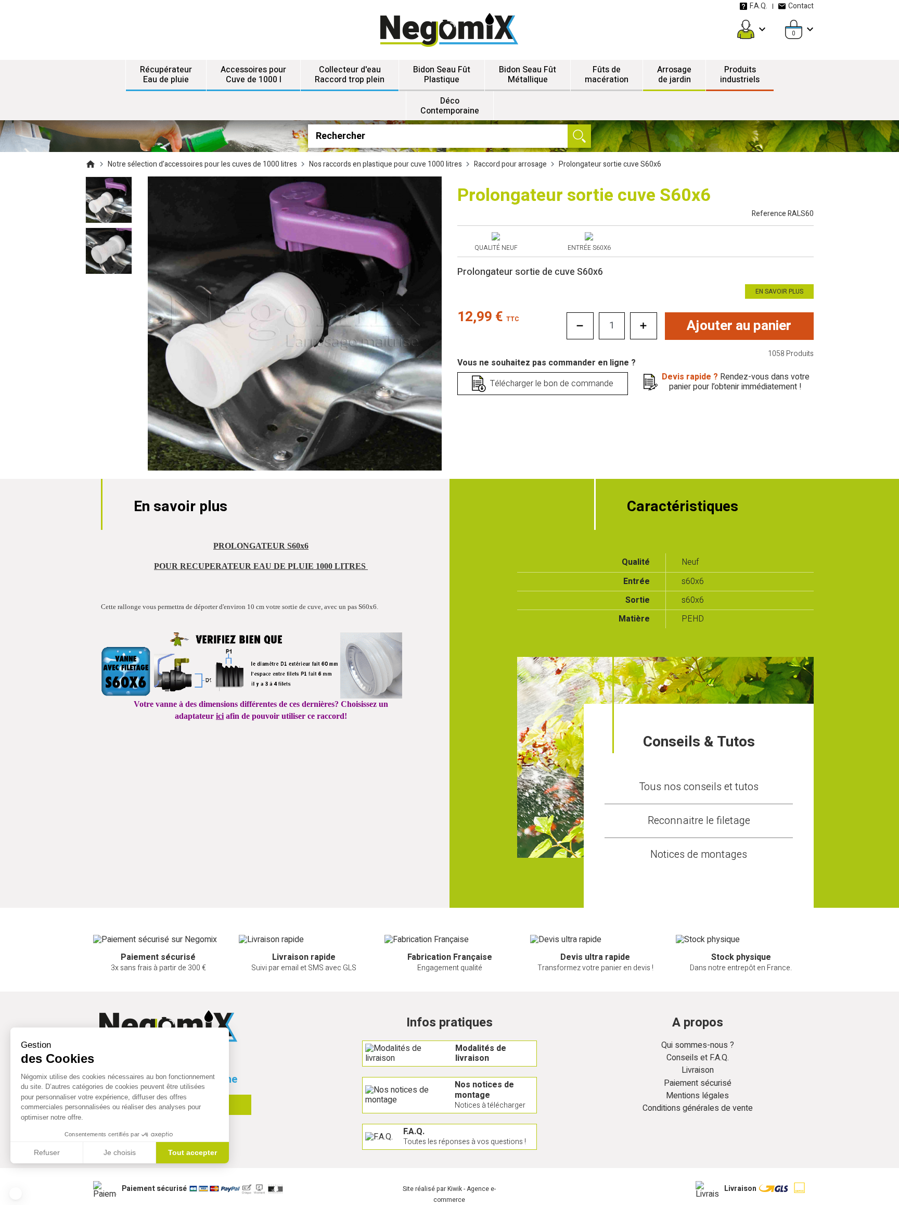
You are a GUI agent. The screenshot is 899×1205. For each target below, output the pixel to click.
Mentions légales (697, 1096)
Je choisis (120, 1152)
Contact (801, 6)
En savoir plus (779, 291)
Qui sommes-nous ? (697, 1045)
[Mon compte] (745, 29)
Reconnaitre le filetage (699, 820)
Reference (783, 214)
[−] (580, 326)
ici (220, 716)
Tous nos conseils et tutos (699, 786)
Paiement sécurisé (697, 1083)
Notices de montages (698, 854)
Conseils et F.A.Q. (697, 1058)
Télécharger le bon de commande (551, 383)
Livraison (698, 1070)
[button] (15, 1193)
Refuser (47, 1152)
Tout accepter (192, 1152)
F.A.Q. (758, 6)
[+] (644, 326)
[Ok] (579, 136)
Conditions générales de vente (698, 1108)
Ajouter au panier (739, 326)
